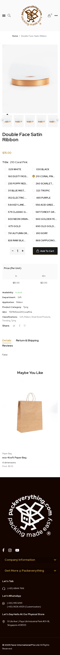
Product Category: (11, 307)
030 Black (42, 169)
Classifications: (10, 317)
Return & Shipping (27, 340)
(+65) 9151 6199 (14, 603)
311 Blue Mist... (17, 190)
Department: (9, 297)
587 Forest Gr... (46, 212)
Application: (8, 302)
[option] (7, 121)
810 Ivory (42, 233)
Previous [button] (3, 120)
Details (6, 340)
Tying (13, 320)
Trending (6, 320)
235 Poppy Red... (18, 183)
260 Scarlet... (45, 183)
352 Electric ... (17, 197)
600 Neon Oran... (18, 219)
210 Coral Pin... (45, 176)
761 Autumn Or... (18, 233)
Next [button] (57, 120)
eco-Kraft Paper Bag (14, 457)
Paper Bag (7, 453)
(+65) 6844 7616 (15, 588)
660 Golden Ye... (46, 219)
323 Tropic (43, 190)
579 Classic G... (17, 212)
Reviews (7, 345)
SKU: (4, 312)
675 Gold (14, 226)
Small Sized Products (41, 317)
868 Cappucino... (46, 240)
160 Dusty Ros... (18, 176)
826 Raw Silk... (17, 240)
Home (15, 36)
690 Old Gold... (46, 226)
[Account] (56, 15)
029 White (14, 169)
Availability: (7, 292)
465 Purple (43, 197)
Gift (21, 317)
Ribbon (27, 317)
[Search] (9, 15)
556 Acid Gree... (45, 204)
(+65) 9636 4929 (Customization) (24, 606)
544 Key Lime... (17, 204)
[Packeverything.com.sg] (30, 15)
